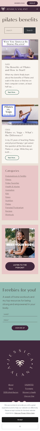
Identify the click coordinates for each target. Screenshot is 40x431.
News (7, 197)
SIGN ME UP (20, 328)
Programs (29, 388)
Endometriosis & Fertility (15, 176)
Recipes (8, 211)
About (10, 385)
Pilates (7, 64)
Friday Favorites (12, 183)
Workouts (9, 214)
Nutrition (9, 200)
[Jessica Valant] (14, 9)
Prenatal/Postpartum (14, 207)
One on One (29, 396)
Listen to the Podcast (20, 266)
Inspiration (9, 190)
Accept (20, 420)
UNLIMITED (29, 385)
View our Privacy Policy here (24, 413)
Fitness (7, 129)
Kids (7, 193)
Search (30, 30)
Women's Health (29, 392)
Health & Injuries (12, 186)
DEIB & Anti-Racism (10, 392)
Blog (11, 388)
